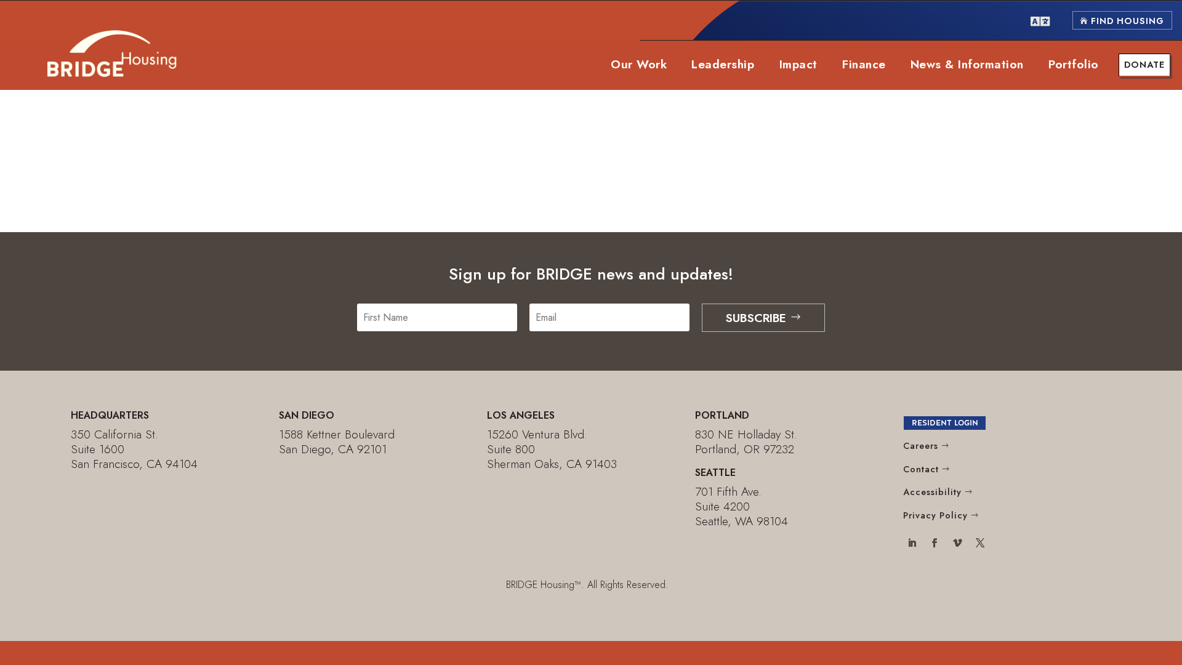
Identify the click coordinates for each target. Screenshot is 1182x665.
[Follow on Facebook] (935, 544)
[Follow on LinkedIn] (912, 544)
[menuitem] (1040, 20)
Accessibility (932, 492)
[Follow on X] (980, 544)
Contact (921, 469)
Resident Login (945, 422)
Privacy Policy (935, 515)
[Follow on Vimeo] (957, 544)
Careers (920, 446)
